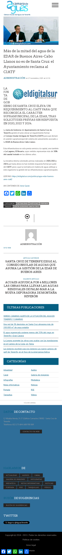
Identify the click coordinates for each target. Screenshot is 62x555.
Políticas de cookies (31, 539)
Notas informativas (11, 385)
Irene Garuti (25, 186)
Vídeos (34, 394)
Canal (5, 375)
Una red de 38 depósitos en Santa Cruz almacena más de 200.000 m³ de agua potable (28, 326)
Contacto (31, 550)
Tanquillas (7, 394)
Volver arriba (30, 403)
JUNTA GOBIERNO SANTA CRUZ (26, 206)
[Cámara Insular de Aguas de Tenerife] (17, 8)
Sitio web (7, 248)
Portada (44, 203)
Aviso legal (31, 545)
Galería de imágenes (40, 375)
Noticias (34, 203)
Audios (34, 370)
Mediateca (35, 380)
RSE (32, 389)
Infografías (8, 380)
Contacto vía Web (31, 431)
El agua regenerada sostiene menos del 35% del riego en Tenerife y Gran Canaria (28, 334)
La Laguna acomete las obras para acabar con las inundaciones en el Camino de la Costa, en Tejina (30, 342)
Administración (14, 78)
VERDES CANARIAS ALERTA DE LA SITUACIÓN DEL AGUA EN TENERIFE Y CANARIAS (29, 317)
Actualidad (22, 203)
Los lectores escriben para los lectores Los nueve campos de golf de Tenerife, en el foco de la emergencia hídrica (30, 350)
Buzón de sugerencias (16, 505)
